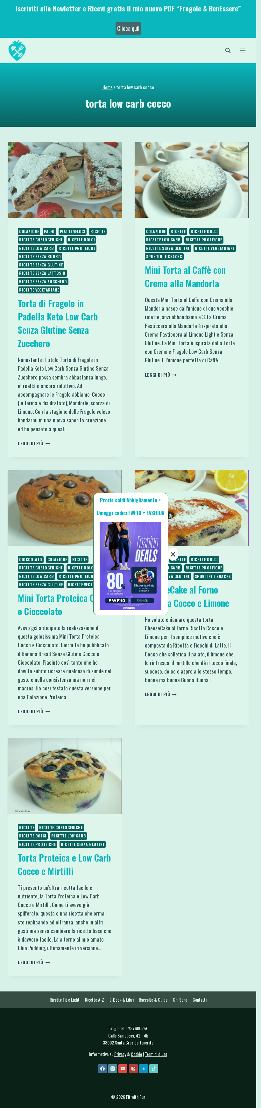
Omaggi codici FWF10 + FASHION (131, 513)
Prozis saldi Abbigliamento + (130, 500)
